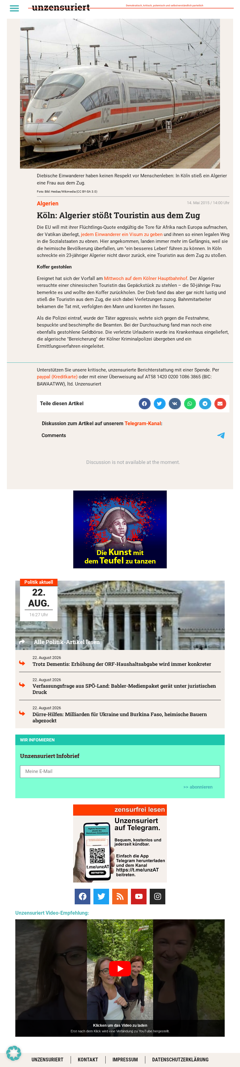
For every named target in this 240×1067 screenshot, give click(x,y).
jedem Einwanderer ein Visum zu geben (121, 234)
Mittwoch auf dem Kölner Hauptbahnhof (145, 278)
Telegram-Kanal (143, 423)
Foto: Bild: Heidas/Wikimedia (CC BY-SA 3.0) (67, 191)
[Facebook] (82, 896)
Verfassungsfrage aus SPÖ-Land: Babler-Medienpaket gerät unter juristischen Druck (124, 688)
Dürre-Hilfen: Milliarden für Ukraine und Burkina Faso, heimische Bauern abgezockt (119, 717)
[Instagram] (157, 896)
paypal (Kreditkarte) (57, 377)
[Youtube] (139, 896)
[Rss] (120, 896)
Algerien (47, 203)
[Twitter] (101, 896)
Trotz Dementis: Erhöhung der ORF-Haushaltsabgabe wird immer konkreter (121, 664)
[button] (14, 8)
